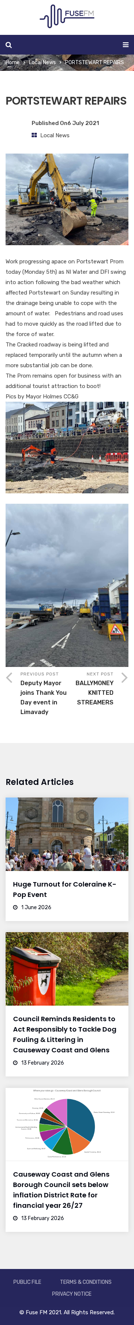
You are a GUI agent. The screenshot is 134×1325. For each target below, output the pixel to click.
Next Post (95, 688)
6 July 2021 (83, 123)
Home (13, 62)
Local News (42, 62)
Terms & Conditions (86, 1282)
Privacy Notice (72, 1294)
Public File (27, 1282)
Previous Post (43, 693)
